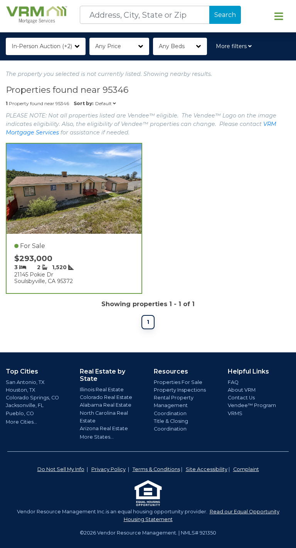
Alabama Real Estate (105, 405)
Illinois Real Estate (102, 389)
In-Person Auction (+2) (42, 46)
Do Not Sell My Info (60, 469)
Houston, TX (20, 390)
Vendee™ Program (252, 405)
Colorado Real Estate (106, 397)
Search (225, 14)
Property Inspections (180, 390)
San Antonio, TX (25, 382)
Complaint (246, 469)
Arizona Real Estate (104, 428)
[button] (235, 46)
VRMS (235, 413)
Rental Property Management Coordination (173, 405)
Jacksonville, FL (25, 405)
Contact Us (241, 398)
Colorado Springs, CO (32, 398)
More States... (97, 437)
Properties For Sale (178, 382)
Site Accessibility (206, 469)
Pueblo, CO (20, 413)
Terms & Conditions (156, 469)
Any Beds (172, 46)
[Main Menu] (278, 16)
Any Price (108, 46)
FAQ (233, 382)
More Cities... (21, 422)
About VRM (242, 390)
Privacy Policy (108, 469)
